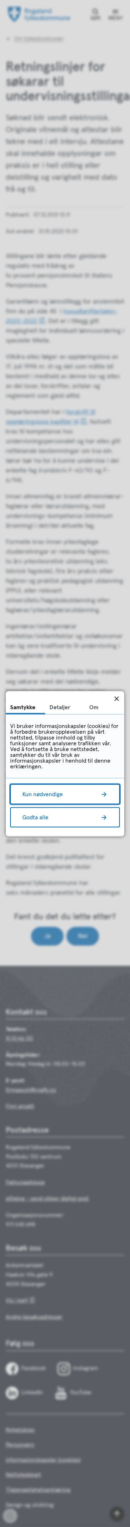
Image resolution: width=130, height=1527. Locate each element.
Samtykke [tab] (22, 707)
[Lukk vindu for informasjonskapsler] (116, 698)
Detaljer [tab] (59, 707)
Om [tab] (94, 707)
